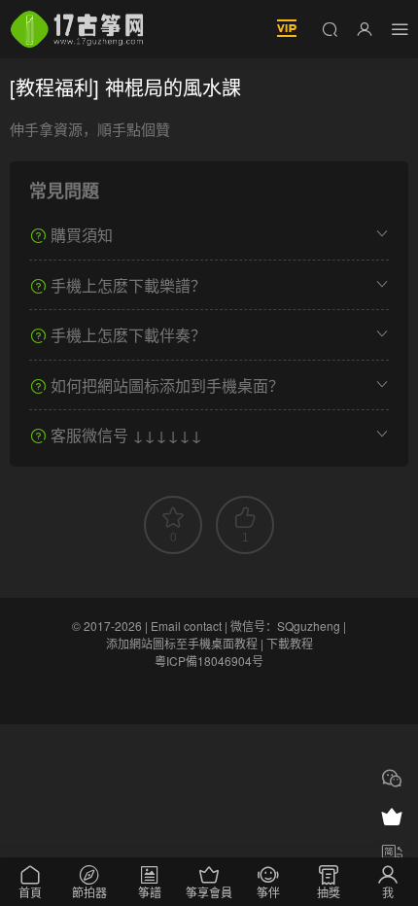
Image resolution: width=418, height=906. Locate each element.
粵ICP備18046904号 (209, 660)
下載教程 (289, 643)
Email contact (186, 625)
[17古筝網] (77, 29)
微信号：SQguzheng (285, 625)
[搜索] (329, 28)
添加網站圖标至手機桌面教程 (182, 643)
